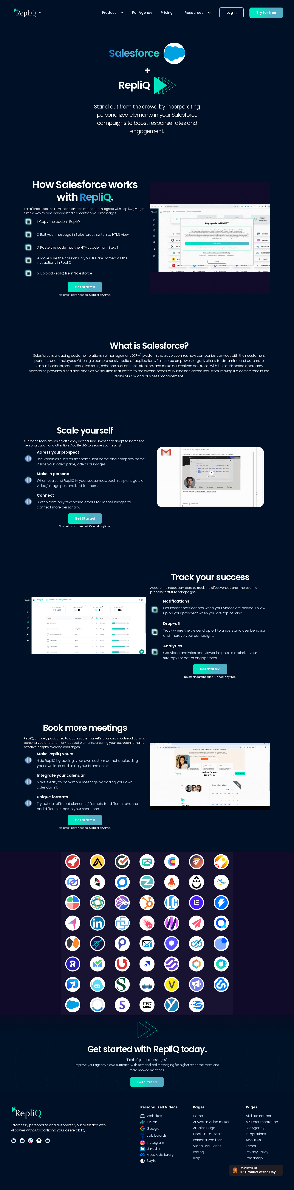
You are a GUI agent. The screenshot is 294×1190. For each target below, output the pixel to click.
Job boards (157, 1135)
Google (153, 1128)
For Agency (142, 12)
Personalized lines (208, 1140)
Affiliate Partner (258, 1116)
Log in (231, 12)
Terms (251, 1146)
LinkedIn (153, 1149)
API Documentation (262, 1122)
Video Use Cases (207, 1146)
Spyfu (151, 1161)
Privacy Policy (257, 1152)
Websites (154, 1116)
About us (253, 1140)
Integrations (256, 1134)
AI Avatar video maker (211, 1122)
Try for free (266, 12)
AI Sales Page (204, 1128)
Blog (196, 1158)
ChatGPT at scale (208, 1134)
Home (198, 1116)
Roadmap (254, 1158)
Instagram (155, 1142)
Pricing (167, 12)
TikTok (152, 1122)
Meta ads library (160, 1155)
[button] (27, 12)
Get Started (85, 287)
